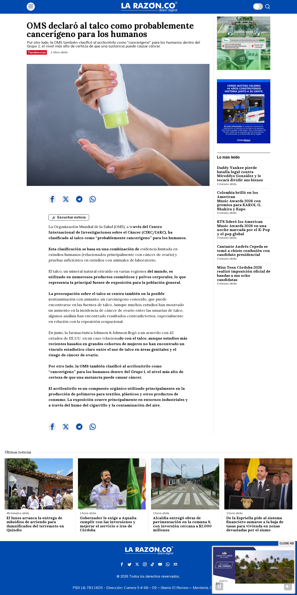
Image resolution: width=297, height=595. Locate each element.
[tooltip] (52, 199)
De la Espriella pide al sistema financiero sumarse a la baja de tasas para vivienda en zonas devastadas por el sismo (254, 524)
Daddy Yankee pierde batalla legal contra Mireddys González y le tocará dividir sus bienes (240, 174)
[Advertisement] (243, 364)
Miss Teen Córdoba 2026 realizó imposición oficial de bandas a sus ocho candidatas (243, 273)
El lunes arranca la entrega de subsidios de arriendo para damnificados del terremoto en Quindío (35, 524)
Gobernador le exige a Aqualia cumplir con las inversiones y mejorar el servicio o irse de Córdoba (108, 524)
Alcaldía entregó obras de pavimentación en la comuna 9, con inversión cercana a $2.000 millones (182, 524)
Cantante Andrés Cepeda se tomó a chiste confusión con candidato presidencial (243, 251)
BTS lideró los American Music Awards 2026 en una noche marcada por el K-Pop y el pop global (243, 228)
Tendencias (37, 52)
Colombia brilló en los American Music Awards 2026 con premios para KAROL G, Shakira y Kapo (239, 201)
